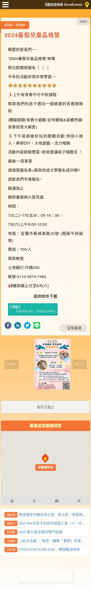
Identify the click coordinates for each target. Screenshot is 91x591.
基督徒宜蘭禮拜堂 (45, 426)
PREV (12, 364)
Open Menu (6, 7)
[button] (7, 326)
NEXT (79, 364)
